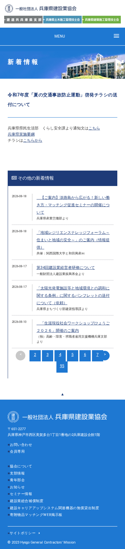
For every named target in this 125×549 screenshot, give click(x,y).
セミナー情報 (21, 494)
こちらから (32, 140)
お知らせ (17, 487)
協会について (21, 466)
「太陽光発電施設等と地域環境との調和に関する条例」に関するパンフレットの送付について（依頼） (73, 295)
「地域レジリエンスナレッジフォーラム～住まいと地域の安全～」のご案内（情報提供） (73, 240)
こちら (94, 128)
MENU (59, 36)
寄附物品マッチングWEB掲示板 (36, 515)
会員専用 (17, 451)
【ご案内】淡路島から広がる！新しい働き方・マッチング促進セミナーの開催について (73, 205)
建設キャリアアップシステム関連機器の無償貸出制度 (54, 508)
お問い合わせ (21, 445)
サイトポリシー (23, 533)
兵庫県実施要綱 (21, 134)
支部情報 (17, 473)
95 (62, 366)
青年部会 (17, 480)
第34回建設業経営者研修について (66, 267)
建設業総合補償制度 (26, 501)
